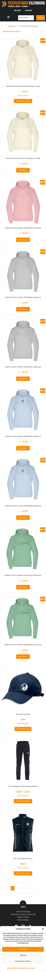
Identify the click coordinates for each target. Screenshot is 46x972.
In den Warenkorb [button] (23, 729)
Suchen (40, 18)
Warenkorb (28, 10)
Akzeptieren (23, 949)
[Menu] (8, 17)
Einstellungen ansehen (23, 961)
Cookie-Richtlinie (11, 968)
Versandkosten (24, 96)
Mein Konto (17, 10)
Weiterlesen (23, 170)
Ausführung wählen (23, 101)
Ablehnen (23, 955)
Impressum (32, 968)
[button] (43, 929)
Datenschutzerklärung (22, 968)
